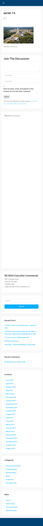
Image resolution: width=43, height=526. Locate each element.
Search (21, 306)
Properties (9, 479)
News (8, 476)
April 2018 (9, 384)
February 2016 (11, 397)
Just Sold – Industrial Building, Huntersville (19, 344)
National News (11, 473)
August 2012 (10, 448)
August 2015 (10, 414)
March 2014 (10, 431)
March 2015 (10, 425)
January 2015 (11, 428)
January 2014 (11, 435)
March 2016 (10, 394)
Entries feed (10, 504)
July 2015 (9, 418)
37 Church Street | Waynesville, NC (16, 337)
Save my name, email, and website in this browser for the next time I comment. (19, 90)
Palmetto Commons (11, 341)
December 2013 (11, 438)
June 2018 (10, 380)
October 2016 (11, 387)
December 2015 (11, 404)
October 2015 (11, 411)
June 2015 (10, 421)
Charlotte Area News (13, 466)
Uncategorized (11, 483)
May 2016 (9, 390)
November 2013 (11, 442)
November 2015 (11, 407)
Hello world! (21, 362)
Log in (8, 500)
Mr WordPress (9, 362)
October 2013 (11, 445)
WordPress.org (11, 510)
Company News (11, 469)
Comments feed (11, 507)
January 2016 (11, 401)
